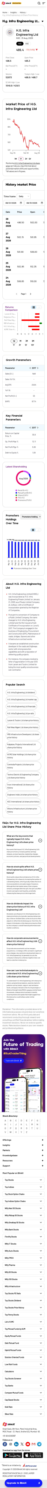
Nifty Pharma (10, 1265)
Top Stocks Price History (14, 1308)
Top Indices (9, 1187)
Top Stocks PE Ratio (13, 1293)
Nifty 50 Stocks (11, 1272)
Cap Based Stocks (12, 1400)
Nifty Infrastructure (12, 1286)
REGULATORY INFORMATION (14, 1476)
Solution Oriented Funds (14, 1357)
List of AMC (9, 1322)
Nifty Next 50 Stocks (13, 1208)
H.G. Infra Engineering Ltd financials (21, 706)
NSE (20, 44)
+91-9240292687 (9, 1436)
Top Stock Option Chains (14, 1194)
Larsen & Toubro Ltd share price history (23, 720)
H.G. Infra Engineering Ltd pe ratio (20, 713)
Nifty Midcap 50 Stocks (14, 1215)
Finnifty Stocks (11, 1237)
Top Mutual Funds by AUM (15, 1329)
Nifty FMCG (9, 1258)
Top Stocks (9, 1180)
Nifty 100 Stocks (11, 1279)
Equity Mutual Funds (13, 1336)
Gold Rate (8, 1407)
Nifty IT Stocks (10, 1244)
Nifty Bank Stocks (12, 1229)
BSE (27, 44)
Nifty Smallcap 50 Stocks (14, 1222)
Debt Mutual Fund (12, 1343)
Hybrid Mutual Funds (13, 1350)
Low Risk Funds (11, 1364)
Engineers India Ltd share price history (22, 795)
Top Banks (9, 1386)
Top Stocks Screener (13, 1378)
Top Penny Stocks (12, 1315)
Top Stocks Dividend (13, 1300)
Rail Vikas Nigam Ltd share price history (22, 727)
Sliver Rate (9, 1414)
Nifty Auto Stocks (12, 1251)
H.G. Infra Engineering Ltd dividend (21, 692)
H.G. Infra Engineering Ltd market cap (22, 699)
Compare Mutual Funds (14, 1393)
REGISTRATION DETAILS (12, 1473)
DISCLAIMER (29, 1473)
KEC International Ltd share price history (23, 802)
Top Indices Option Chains (15, 1201)
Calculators (9, 1371)
